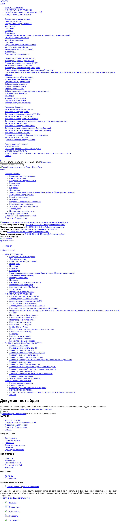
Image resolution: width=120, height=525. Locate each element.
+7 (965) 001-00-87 (16, 231)
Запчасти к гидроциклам (16, 137)
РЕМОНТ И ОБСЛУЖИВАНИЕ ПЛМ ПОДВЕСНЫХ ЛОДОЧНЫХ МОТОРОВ (38, 153)
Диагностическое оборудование (20, 140)
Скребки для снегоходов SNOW (19, 58)
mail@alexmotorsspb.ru (54, 224)
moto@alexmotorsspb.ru (53, 234)
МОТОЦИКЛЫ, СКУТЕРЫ (16, 151)
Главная (8, 246)
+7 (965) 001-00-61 (34, 227)
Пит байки (9, 28)
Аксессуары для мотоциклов (18, 65)
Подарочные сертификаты (17, 54)
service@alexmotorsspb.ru (37, 231)
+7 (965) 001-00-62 (26, 229)
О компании (10, 478)
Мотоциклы (10, 26)
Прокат (8, 429)
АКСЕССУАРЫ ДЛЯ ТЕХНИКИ (18, 10)
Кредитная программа (15, 445)
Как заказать (11, 438)
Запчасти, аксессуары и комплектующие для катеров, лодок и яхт (36, 121)
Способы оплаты (12, 440)
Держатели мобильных (15, 100)
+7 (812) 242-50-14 (35, 224)
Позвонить (46, 162)
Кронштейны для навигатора (18, 79)
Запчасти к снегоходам (16, 123)
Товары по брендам (14, 107)
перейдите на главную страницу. (36, 409)
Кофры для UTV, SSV (14, 89)
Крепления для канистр (16, 93)
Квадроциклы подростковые (18, 23)
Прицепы (9, 42)
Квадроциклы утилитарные (17, 19)
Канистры (9, 96)
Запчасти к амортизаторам (17, 133)
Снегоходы (10, 33)
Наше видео (10, 460)
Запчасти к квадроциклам (17, 111)
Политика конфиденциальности (15, 498)
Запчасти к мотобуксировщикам (20, 125)
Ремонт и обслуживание (16, 218)
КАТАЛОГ (4, 1)
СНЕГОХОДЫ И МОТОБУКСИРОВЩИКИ (23, 148)
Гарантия (9, 447)
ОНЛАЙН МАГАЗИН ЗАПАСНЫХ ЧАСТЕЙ (23, 12)
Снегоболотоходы (13, 21)
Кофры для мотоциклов (16, 84)
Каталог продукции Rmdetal (18, 103)
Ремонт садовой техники (16, 144)
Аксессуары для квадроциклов (19, 60)
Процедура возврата (14, 449)
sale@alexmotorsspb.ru (53, 227)
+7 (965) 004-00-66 (33, 234)
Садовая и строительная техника (20, 45)
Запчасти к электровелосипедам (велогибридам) (28, 128)
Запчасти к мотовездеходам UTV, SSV (22, 114)
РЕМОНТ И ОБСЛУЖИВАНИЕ (18, 15)
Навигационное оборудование (19, 77)
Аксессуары (10, 52)
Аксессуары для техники (16, 213)
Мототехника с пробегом (16, 47)
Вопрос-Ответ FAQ (13, 465)
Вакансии (9, 467)
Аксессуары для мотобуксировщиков (22, 67)
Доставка (9, 442)
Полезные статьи (13, 463)
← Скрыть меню (7, 250)
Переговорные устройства (17, 81)
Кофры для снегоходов (15, 86)
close (2, 3)
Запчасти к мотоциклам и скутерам (21, 118)
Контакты (9, 476)
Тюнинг (8, 155)
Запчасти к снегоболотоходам (19, 116)
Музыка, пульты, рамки (15, 98)
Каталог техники (12, 173)
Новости (9, 458)
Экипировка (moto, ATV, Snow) (19, 49)
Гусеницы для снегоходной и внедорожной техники (29, 70)
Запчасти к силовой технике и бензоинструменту (28, 130)
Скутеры (9, 30)
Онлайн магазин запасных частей (20, 216)
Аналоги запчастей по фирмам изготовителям (26, 135)
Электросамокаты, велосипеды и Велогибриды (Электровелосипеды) (37, 35)
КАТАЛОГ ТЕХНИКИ (14, 8)
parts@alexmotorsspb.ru (46, 229)
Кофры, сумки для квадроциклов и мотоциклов (27, 91)
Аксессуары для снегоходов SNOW (21, 63)
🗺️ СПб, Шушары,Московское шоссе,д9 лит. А (7, 240)
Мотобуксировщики (14, 40)
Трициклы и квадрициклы (17, 38)
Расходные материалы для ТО (19, 109)
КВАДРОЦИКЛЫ (12, 146)
